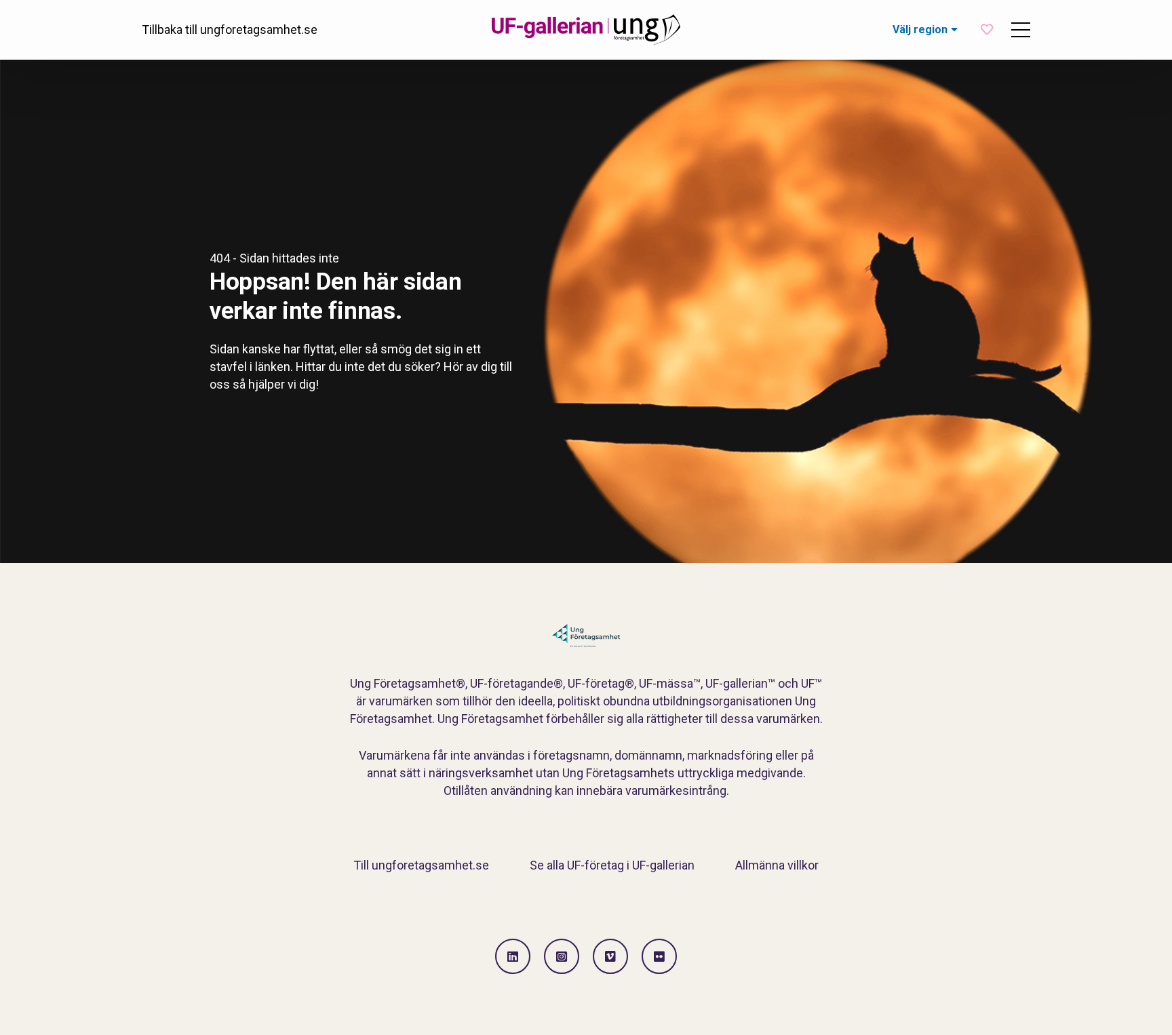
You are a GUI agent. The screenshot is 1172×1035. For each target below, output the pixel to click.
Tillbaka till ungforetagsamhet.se (229, 29)
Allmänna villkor (777, 865)
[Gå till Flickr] (659, 956)
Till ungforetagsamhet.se (421, 865)
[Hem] (586, 30)
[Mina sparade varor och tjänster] (987, 29)
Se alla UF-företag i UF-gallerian (612, 865)
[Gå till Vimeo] (610, 956)
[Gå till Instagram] (561, 956)
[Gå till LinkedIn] (512, 956)
